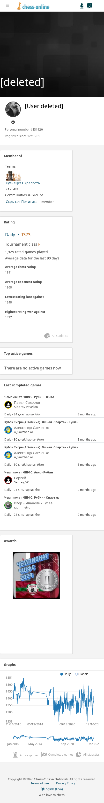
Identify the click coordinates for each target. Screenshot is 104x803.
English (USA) (53, 789)
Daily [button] (10, 234)
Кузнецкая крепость (23, 183)
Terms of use (40, 783)
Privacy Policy (65, 783)
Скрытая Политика (21, 201)
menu (7, 5)
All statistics (60, 336)
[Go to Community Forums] (89, 6)
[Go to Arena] (82, 6)
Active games (29, 755)
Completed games (60, 754)
